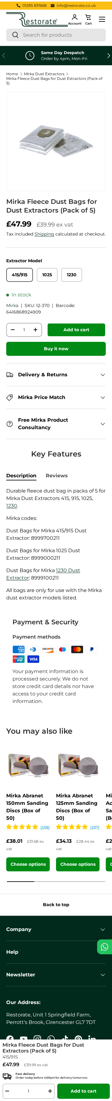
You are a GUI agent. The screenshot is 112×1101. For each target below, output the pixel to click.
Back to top (56, 904)
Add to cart (76, 330)
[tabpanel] (56, 544)
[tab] (21, 475)
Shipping (44, 234)
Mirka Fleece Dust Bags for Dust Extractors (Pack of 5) (54, 80)
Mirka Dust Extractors (44, 73)
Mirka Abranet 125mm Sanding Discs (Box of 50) (76, 807)
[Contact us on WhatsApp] (104, 946)
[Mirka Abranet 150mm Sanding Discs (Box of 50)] (28, 765)
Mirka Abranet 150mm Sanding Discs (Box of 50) (27, 807)
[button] (88, 19)
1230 (11, 506)
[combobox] (56, 35)
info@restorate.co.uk (76, 5)
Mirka (12, 305)
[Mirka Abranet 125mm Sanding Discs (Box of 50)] (78, 765)
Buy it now (56, 348)
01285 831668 (34, 5)
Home (12, 73)
